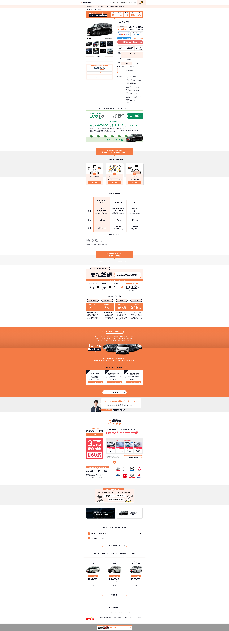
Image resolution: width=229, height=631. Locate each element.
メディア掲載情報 (117, 617)
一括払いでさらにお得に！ (137, 32)
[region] (114, 390)
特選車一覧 (115, 3)
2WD (127, 63)
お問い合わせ (141, 3)
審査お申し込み (130, 42)
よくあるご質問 (132, 3)
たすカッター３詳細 (133, 457)
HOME (100, 3)
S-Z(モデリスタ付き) (126, 59)
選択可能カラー (130, 70)
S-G (123, 56)
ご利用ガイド (124, 3)
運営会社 (139, 617)
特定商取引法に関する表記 (105, 617)
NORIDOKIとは (107, 3)
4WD (138, 63)
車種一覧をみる (114, 627)
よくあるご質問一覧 (114, 546)
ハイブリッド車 (132, 53)
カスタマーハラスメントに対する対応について (109, 620)
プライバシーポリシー (128, 617)
